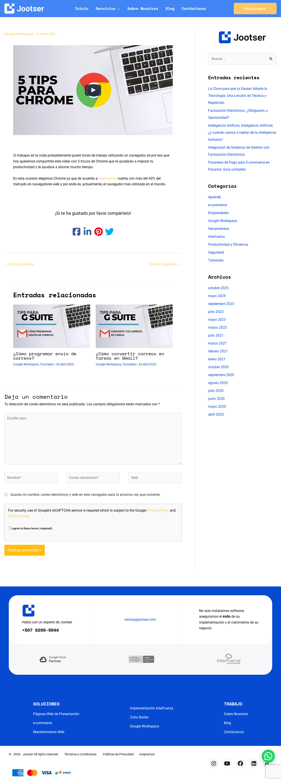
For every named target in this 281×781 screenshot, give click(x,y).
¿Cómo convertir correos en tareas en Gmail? (130, 355)
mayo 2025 (217, 296)
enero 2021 (216, 359)
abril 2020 (216, 414)
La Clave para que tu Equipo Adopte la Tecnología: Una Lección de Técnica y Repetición (237, 96)
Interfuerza (216, 236)
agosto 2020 (218, 383)
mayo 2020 (217, 406)
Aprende (214, 197)
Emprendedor (218, 213)
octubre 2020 (218, 367)
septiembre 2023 (221, 304)
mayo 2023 (217, 319)
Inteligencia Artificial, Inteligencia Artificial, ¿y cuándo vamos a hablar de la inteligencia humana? (242, 132)
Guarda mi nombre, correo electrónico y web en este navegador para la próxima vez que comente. (85, 494)
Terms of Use (18, 516)
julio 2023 (215, 312)
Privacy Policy (158, 510)
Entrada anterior (19, 264)
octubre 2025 (218, 288)
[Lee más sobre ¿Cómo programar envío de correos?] (51, 326)
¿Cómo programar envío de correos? (44, 355)
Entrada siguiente (165, 264)
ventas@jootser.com (140, 619)
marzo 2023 (217, 327)
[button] (117, 8)
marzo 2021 (217, 343)
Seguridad (216, 252)
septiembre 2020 (221, 375)
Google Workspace (18, 34)
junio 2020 (216, 399)
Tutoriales (46, 364)
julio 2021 (215, 335)
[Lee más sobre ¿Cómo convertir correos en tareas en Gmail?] (134, 326)
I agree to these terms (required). (32, 528)
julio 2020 (215, 391)
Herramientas (218, 229)
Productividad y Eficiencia (228, 244)
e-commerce (217, 205)
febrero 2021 (218, 351)
